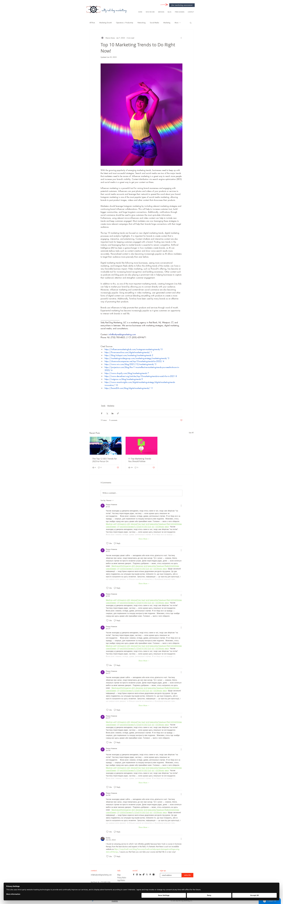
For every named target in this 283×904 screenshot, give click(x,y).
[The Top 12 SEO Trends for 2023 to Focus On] (106, 446)
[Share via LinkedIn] (112, 413)
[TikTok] (143, 874)
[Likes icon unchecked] (107, 543)
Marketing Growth (105, 23)
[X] (147, 874)
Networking (141, 23)
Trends (103, 406)
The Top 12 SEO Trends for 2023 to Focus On (104, 460)
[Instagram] (137, 874)
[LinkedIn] (140, 874)
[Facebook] (134, 874)
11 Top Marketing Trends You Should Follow (139, 460)
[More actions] (181, 37)
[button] (191, 23)
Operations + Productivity (124, 23)
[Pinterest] (150, 874)
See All (191, 433)
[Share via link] (118, 413)
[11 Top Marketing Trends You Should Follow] (142, 446)
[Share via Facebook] (102, 413)
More (176, 23)
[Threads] (153, 874)
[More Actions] (181, 505)
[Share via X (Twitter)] (107, 413)
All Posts (92, 23)
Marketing (166, 23)
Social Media (154, 23)
